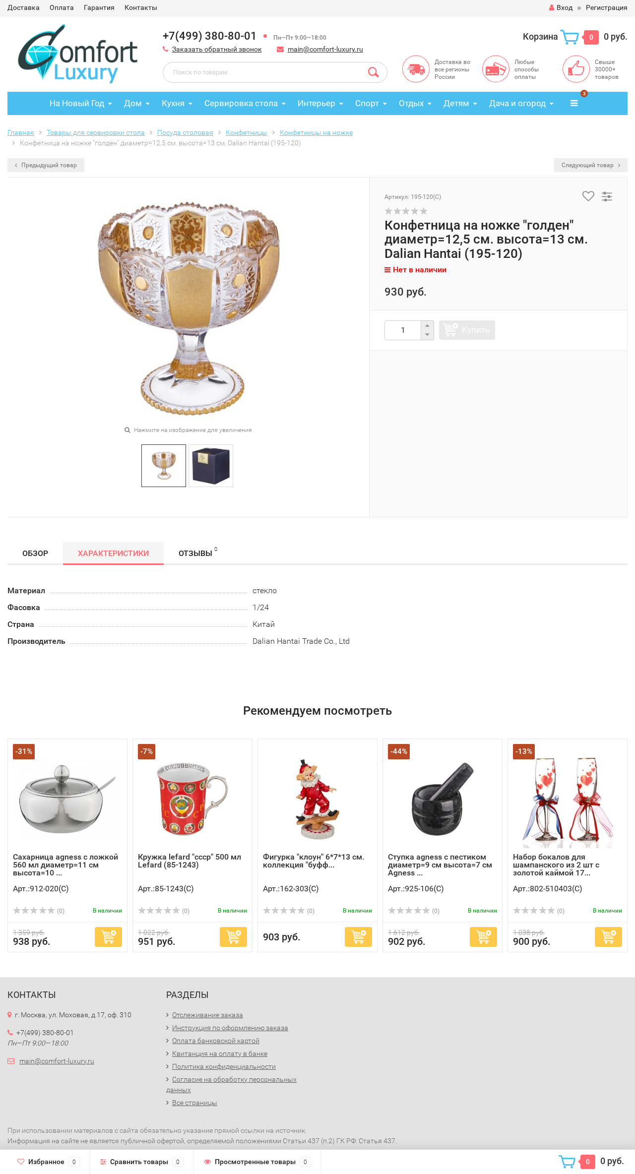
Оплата (62, 7)
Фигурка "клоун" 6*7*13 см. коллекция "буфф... (313, 860)
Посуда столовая (185, 132)
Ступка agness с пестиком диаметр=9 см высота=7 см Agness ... (440, 864)
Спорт (367, 103)
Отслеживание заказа (207, 1015)
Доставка (23, 7)
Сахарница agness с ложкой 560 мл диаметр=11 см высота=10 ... (65, 864)
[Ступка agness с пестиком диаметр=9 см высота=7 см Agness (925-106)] (442, 798)
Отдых (411, 103)
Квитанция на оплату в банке (219, 1053)
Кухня (173, 103)
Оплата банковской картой (215, 1041)
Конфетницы (246, 132)
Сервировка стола (241, 103)
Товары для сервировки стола (96, 132)
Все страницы (194, 1103)
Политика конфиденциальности (224, 1066)
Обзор (35, 553)
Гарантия (99, 7)
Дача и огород (517, 103)
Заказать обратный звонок (217, 49)
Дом (133, 103)
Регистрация (607, 7)
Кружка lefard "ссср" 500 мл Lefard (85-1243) (189, 860)
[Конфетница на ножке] (164, 465)
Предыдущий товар (48, 165)
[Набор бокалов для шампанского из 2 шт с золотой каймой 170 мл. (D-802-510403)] (567, 798)
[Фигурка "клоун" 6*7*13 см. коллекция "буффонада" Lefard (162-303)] (317, 798)
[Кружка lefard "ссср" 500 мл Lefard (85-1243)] (192, 798)
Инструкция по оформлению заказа (230, 1028)
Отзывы (198, 552)
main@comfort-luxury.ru (325, 49)
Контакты (141, 7)
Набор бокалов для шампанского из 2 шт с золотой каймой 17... (556, 864)
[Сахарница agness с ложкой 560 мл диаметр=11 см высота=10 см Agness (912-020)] (67, 798)
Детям (456, 103)
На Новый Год (77, 103)
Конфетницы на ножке (316, 132)
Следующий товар (588, 165)
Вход (564, 7)
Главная (20, 132)
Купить (476, 330)
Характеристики (113, 553)
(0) (60, 911)
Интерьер (316, 103)
